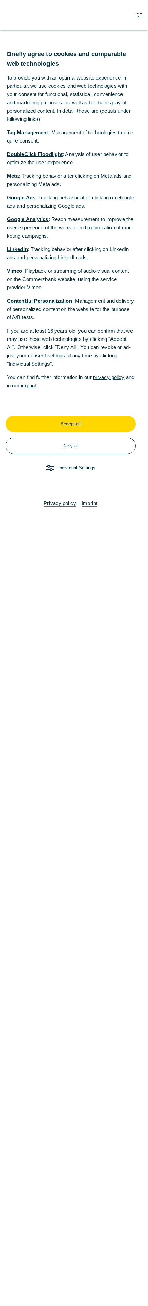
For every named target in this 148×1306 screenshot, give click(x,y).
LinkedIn (17, 249)
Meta (13, 176)
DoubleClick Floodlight (35, 154)
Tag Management (27, 132)
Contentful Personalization (39, 301)
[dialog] (74, 653)
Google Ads (21, 197)
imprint (28, 385)
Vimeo (14, 271)
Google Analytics (28, 219)
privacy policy (108, 377)
